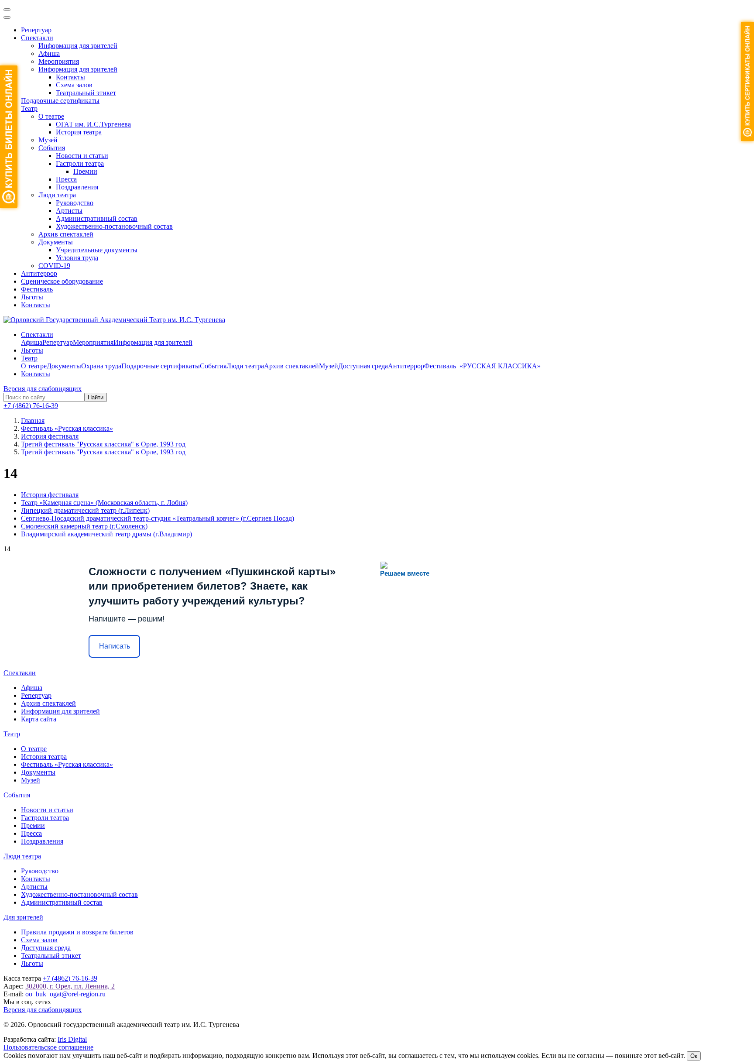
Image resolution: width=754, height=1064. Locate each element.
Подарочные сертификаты (60, 100)
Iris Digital (72, 1039)
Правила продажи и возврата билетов (77, 932)
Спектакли (37, 37)
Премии (85, 171)
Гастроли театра (80, 163)
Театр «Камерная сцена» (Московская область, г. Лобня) (104, 502)
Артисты (69, 210)
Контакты (70, 77)
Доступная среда (363, 366)
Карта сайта (38, 719)
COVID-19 (54, 265)
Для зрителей (23, 917)
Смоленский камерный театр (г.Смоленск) (84, 526)
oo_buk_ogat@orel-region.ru (65, 994)
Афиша (49, 53)
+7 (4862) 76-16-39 (30, 405)
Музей (48, 140)
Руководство (74, 202)
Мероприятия (58, 61)
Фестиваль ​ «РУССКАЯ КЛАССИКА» (482, 366)
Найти (95, 397)
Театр (29, 108)
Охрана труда (101, 366)
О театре (51, 116)
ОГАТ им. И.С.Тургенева (93, 124)
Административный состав (96, 218)
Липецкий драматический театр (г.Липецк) (85, 510)
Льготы (32, 297)
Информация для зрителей (77, 45)
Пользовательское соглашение (48, 1047)
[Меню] (6, 9)
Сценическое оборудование (62, 281)
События (51, 147)
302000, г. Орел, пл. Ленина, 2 (70, 986)
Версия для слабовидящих (42, 388)
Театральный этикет (86, 92)
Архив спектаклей (65, 234)
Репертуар (36, 30)
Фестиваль (37, 289)
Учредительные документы (96, 250)
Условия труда (77, 257)
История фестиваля (50, 494)
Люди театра (57, 195)
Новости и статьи (82, 155)
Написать (114, 646)
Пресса (66, 179)
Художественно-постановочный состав (114, 226)
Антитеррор (39, 273)
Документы (55, 242)
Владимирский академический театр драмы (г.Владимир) (106, 534)
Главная (33, 420)
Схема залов (74, 85)
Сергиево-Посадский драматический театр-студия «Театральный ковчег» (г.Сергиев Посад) (157, 518)
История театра (79, 132)
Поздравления (77, 187)
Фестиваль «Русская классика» (67, 764)
